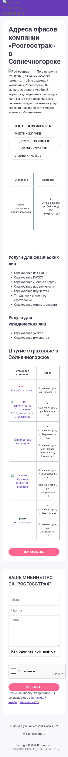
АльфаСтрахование (22, 390)
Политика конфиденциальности (36, 749)
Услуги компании (27, 133)
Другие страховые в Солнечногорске (34, 145)
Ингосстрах (22, 443)
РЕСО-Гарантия (22, 522)
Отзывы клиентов (27, 155)
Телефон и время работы (32, 126)
